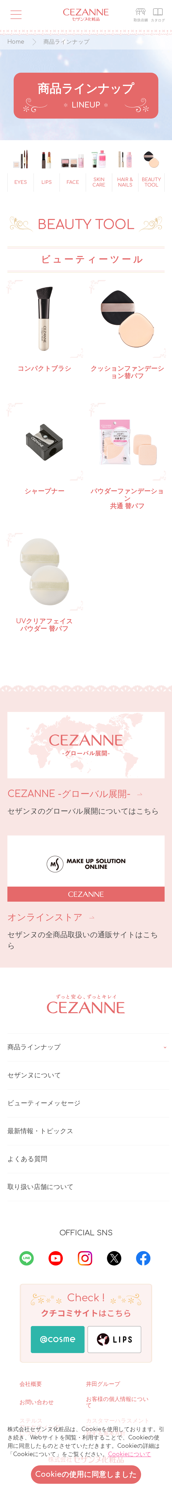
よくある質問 (27, 1159)
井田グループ (103, 1384)
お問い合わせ (36, 1402)
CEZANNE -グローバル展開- (69, 794)
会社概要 (30, 1384)
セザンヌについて (34, 1075)
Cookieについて (129, 1454)
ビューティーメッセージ (44, 1103)
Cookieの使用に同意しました (86, 1474)
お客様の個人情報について (117, 1402)
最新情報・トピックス (40, 1131)
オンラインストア (45, 917)
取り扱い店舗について (40, 1187)
